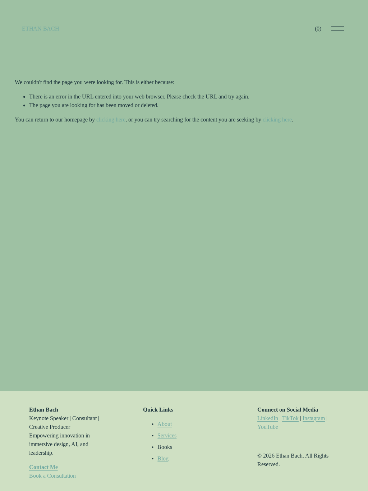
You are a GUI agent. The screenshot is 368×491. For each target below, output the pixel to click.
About (164, 424)
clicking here (110, 119)
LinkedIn (267, 418)
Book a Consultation (52, 476)
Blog (163, 458)
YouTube (267, 427)
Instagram (314, 418)
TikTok (290, 418)
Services (166, 435)
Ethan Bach (40, 29)
